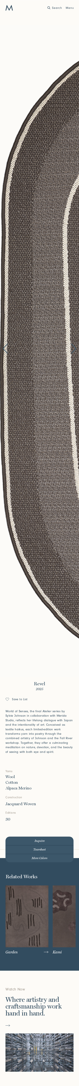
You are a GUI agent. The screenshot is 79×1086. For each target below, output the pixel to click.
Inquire (40, 841)
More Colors (39, 858)
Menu (70, 8)
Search (57, 8)
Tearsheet (39, 849)
